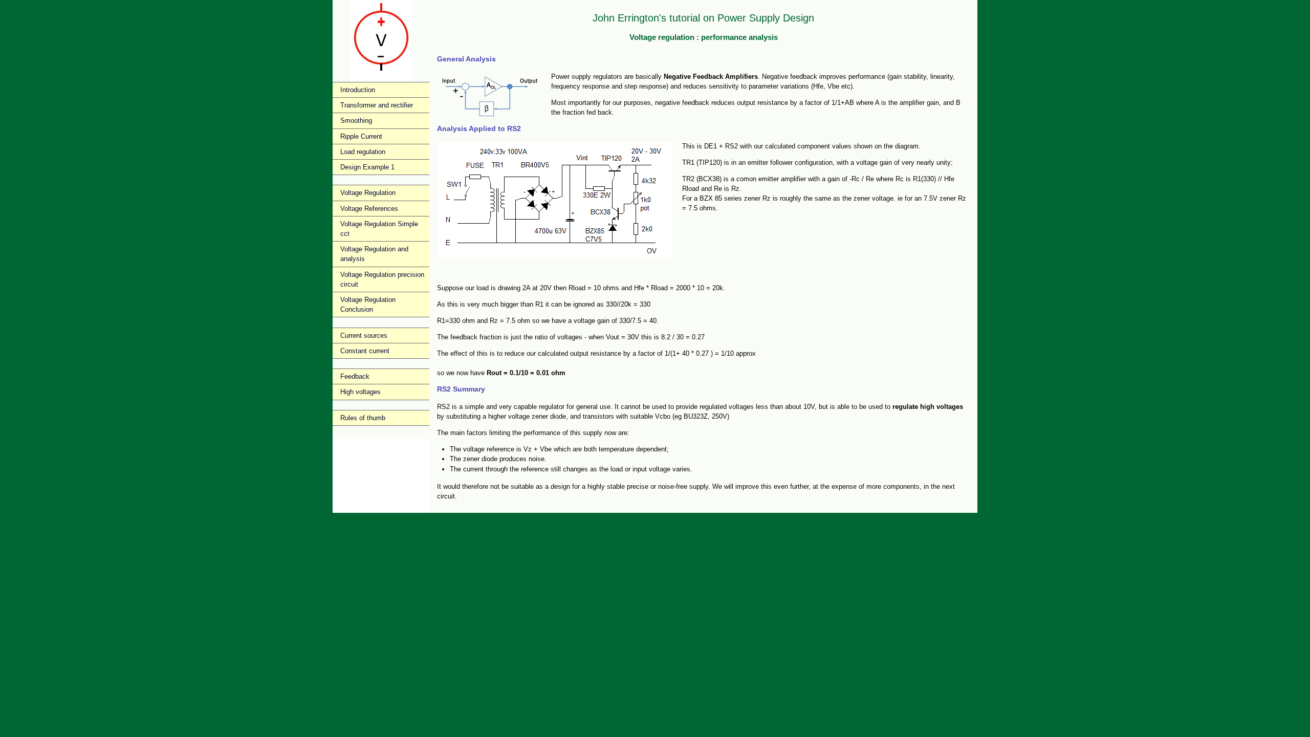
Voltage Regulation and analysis (374, 254)
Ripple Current (361, 136)
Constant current (364, 351)
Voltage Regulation (368, 193)
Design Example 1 (367, 167)
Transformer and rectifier (376, 105)
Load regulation (362, 152)
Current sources (363, 335)
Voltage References (369, 208)
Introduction (357, 90)
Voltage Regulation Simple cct (379, 228)
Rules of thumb (362, 418)
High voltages (360, 392)
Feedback (354, 376)
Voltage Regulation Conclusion (368, 304)
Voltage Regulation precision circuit (382, 279)
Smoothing (356, 120)
